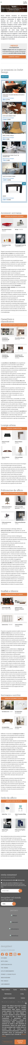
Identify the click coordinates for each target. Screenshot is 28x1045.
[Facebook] (2, 954)
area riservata (5, 977)
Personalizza (8, 1042)
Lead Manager (5, 984)
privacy (3, 974)
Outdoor (23, 998)
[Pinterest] (6, 954)
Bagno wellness (6, 989)
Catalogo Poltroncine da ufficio (14, 493)
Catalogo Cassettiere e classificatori (14, 325)
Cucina (15, 989)
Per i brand (4, 968)
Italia (4, 904)
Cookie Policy (11, 974)
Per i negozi (4, 981)
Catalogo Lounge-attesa (14, 428)
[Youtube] (19, 954)
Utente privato (21, 880)
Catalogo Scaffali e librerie (14, 594)
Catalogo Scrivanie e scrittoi (14, 698)
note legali (4, 961)
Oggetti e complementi (9, 998)
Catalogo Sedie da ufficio (14, 801)
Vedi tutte (5, 76)
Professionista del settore (9, 880)
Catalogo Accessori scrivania (14, 216)
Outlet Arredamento (7, 971)
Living (22, 994)
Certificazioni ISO (6, 964)
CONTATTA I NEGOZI (14, 57)
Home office (23, 989)
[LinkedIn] (10, 954)
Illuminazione (7, 994)
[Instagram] (14, 954)
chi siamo (4, 958)
